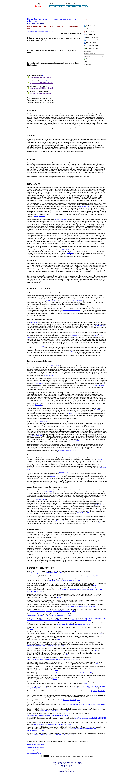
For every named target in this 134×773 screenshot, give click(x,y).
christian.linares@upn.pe (34, 753)
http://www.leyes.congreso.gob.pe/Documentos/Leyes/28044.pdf (46, 615)
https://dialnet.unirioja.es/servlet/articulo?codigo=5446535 (74, 624)
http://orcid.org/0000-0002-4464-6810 (41, 77)
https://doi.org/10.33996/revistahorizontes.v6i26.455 (40, 31)
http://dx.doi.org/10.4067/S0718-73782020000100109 (43, 645)
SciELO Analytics (91, 26)
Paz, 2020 (77, 310)
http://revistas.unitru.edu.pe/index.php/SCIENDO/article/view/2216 (50, 611)
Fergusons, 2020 (39, 383)
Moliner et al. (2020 (74, 392)
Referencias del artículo (93, 37)
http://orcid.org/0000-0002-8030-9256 (41, 93)
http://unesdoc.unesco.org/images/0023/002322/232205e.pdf (45, 715)
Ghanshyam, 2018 (37, 435)
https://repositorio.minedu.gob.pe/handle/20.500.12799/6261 (74, 673)
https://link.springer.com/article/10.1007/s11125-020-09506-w (45, 573)
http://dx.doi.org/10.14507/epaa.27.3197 (51, 710)
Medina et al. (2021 (55, 476)
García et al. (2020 (39, 346)
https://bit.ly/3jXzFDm (92, 576)
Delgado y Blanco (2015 (77, 300)
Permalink (89, 64)
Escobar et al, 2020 (75, 335)
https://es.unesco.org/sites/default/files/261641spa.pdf (50, 724)
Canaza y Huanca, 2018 (87, 243)
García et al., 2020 (48, 375)
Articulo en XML (90, 34)
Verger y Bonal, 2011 (39, 216)
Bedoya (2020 (43, 421)
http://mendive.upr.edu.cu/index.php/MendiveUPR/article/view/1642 (86, 704)
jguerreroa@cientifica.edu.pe (35, 750)
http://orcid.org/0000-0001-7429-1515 (41, 88)
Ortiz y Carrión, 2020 (51, 300)
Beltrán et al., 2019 (60, 520)
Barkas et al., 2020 (74, 440)
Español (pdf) (90, 32)
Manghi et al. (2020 (41, 499)
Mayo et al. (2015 (48, 491)
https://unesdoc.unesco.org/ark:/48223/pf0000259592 (90, 718)
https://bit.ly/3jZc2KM (69, 700)
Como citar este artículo (93, 40)
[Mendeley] (85, 59)
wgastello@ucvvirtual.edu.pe (36, 744)
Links (66, 573)
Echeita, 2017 (38, 405)
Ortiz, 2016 (97, 409)
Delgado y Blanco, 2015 (66, 249)
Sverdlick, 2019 (90, 385)
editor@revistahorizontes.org (67, 771)
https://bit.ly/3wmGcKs (98, 691)
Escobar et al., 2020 (55, 365)
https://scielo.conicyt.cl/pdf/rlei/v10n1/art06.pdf (80, 606)
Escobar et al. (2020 (68, 351)
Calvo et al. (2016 (72, 413)
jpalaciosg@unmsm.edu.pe (35, 747)
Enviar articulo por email (93, 48)
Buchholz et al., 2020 (95, 522)
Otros (87, 59)
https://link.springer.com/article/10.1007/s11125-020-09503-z (51, 734)
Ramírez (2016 (34, 322)
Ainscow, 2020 (61, 450)
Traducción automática (92, 45)
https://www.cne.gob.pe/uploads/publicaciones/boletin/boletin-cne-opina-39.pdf (50, 659)
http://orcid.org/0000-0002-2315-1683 (41, 83)
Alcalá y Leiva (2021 (100, 325)
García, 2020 (70, 253)
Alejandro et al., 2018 (84, 206)
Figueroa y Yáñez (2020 (61, 219)
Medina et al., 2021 (99, 504)
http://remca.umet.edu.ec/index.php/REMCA (62, 580)
